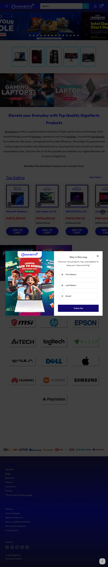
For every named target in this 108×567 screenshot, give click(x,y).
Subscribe (78, 308)
